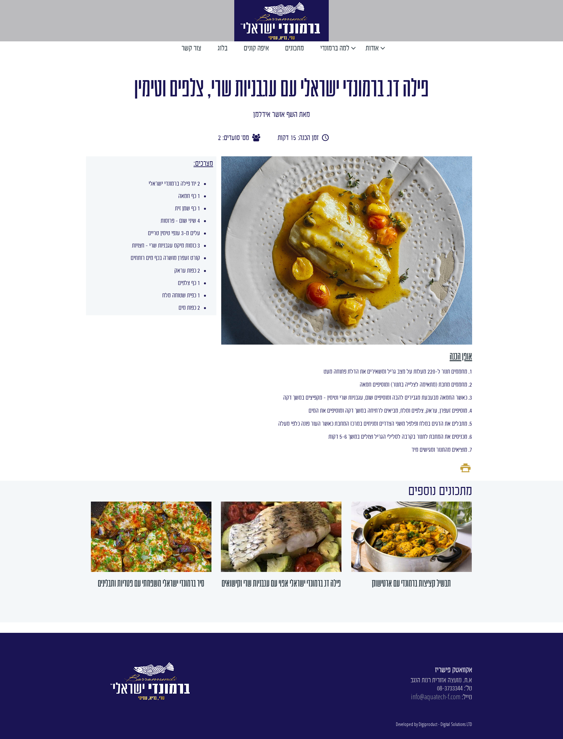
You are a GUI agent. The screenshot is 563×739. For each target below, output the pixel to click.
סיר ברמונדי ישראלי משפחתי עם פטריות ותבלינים (151, 583)
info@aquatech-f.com (435, 696)
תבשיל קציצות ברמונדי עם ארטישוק (411, 583)
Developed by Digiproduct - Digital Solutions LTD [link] (434, 724)
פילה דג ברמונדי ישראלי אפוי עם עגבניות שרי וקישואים (281, 583)
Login (197, 20)
